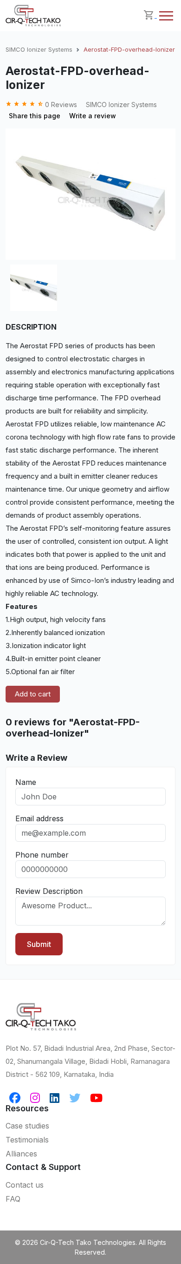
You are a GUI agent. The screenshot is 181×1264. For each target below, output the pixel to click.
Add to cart (33, 693)
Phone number (42, 854)
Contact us (25, 1185)
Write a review (92, 116)
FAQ (13, 1198)
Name (25, 782)
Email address (39, 818)
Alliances (21, 1153)
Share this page (34, 116)
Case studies (27, 1125)
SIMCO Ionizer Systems (39, 49)
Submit (39, 944)
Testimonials (27, 1139)
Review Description (49, 891)
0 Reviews (42, 104)
